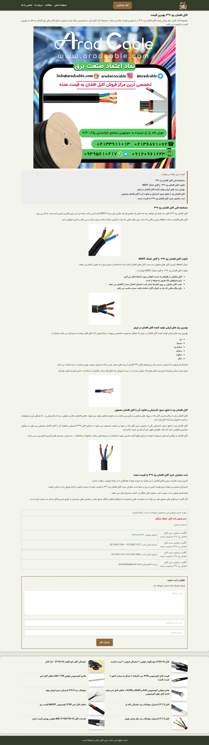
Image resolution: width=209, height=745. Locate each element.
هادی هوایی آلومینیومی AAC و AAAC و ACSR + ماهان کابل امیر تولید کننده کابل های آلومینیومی (137, 692)
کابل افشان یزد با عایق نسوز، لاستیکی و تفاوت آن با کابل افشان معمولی (153, 194)
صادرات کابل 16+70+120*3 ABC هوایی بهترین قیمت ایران (59, 719)
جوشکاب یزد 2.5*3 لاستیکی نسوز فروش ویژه (66, 690)
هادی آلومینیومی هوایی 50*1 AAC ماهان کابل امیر (63, 676)
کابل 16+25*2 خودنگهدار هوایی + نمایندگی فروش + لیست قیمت (139, 662)
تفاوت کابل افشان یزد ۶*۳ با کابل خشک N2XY (163, 185)
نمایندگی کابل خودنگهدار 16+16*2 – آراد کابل (65, 662)
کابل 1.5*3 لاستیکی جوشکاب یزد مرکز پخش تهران (147, 719)
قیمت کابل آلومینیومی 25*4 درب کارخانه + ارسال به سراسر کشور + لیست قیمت (139, 678)
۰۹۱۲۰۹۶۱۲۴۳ (138, 535)
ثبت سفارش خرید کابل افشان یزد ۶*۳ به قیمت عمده (161, 198)
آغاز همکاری (123, 5)
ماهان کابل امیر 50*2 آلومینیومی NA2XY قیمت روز (63, 704)
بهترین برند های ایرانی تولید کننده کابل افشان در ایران (161, 189)
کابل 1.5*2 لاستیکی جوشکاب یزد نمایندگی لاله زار (147, 704)
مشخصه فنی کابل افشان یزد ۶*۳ (170, 180)
